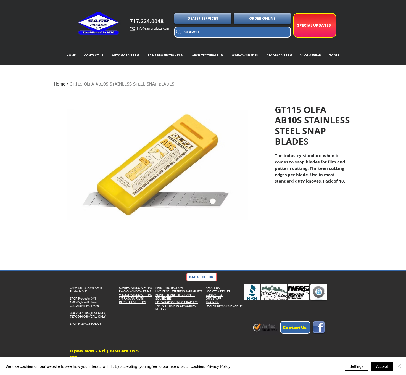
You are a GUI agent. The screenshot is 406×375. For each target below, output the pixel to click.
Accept (382, 366)
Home (59, 84)
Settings (356, 366)
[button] (203, 18)
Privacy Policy (218, 366)
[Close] (399, 366)
